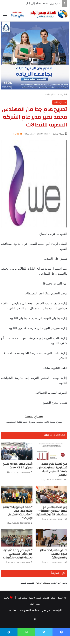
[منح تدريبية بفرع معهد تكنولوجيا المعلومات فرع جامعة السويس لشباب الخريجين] (51, 451)
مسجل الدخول (42, 582)
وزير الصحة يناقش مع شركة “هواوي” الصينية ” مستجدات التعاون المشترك (51, 511)
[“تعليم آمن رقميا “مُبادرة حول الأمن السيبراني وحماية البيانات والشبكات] (16, 538)
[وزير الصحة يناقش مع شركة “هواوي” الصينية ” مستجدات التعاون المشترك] (51, 494)
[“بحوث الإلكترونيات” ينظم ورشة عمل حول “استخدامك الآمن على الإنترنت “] (16, 494)
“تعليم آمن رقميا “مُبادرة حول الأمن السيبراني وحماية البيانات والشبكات (17, 554)
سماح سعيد (58, 133)
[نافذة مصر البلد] (39, 14)
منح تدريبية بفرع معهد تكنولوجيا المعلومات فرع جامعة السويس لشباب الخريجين (52, 469)
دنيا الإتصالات (50, 94)
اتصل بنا (13, 610)
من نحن (46, 610)
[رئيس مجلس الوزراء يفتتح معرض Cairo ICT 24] (16, 451)
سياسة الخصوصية (29, 610)
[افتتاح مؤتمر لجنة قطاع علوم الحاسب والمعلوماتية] (51, 538)
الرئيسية (61, 94)
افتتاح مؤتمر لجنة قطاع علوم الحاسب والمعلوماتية (53, 554)
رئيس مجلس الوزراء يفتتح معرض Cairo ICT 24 (17, 465)
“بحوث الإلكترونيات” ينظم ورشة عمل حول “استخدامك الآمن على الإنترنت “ (17, 513)
